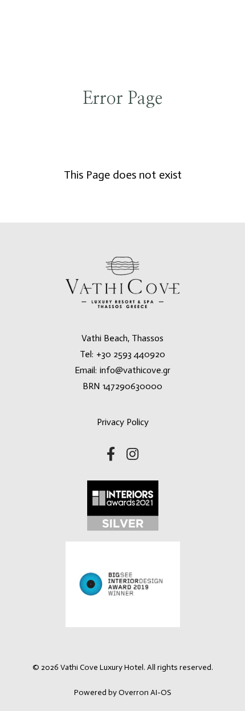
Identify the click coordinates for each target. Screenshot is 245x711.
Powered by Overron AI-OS (123, 692)
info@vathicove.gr (135, 370)
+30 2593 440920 (130, 354)
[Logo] (75, 27)
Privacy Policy (123, 422)
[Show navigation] (26, 26)
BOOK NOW (122, 29)
